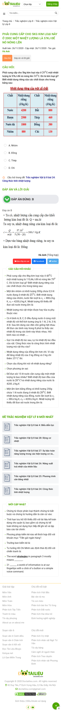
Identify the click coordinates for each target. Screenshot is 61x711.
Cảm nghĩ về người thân (43, 652)
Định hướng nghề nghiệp (43, 618)
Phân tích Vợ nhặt (40, 636)
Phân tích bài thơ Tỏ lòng (43, 605)
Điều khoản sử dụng (36, 701)
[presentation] (44, 72)
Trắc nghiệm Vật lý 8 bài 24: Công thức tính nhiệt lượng (33, 491)
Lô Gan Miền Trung (11, 657)
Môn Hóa (7, 605)
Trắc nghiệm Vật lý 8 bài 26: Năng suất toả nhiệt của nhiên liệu (33, 465)
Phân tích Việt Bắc (40, 592)
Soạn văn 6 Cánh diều (13, 636)
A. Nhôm (13, 145)
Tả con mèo (37, 601)
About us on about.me (13, 622)
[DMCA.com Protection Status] (25, 694)
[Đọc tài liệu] (28, 707)
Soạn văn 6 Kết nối (11, 644)
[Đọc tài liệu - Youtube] (33, 707)
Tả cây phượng (9, 618)
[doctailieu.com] (30, 674)
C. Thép (13, 160)
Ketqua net (7, 653)
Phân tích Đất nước (40, 609)
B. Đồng (13, 153)
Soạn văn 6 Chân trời (12, 640)
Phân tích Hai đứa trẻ (41, 614)
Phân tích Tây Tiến (11, 609)
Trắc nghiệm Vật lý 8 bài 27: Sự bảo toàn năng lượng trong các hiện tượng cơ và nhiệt (34, 452)
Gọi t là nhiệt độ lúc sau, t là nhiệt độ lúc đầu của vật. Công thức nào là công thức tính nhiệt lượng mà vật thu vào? (31, 343)
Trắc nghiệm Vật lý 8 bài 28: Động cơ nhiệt (32, 439)
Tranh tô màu (8, 614)
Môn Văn (6, 592)
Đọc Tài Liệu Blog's (11, 649)
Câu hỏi (7, 58)
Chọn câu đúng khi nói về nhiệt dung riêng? (29, 363)
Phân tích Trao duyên (41, 656)
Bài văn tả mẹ (38, 596)
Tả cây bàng (37, 647)
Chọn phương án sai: (17, 368)
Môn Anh (6, 596)
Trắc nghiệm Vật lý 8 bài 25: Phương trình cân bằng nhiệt (35, 478)
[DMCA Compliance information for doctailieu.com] (41, 694)
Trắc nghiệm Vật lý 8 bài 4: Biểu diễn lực (34, 425)
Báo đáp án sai (22, 261)
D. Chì (12, 168)
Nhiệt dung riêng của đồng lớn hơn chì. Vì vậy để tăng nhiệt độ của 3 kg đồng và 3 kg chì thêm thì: (30, 355)
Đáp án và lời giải (22, 58)
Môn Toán (7, 601)
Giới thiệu (20, 701)
